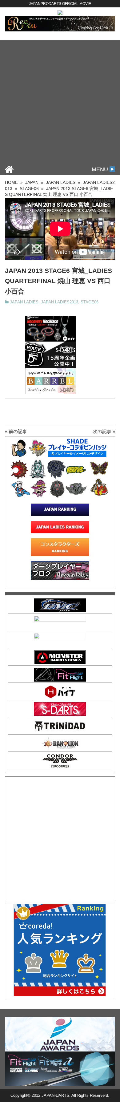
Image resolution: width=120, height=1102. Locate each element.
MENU (101, 169)
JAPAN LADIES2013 (59, 302)
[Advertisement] (60, 100)
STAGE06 (89, 302)
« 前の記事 (16, 431)
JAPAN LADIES (24, 302)
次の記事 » (104, 431)
